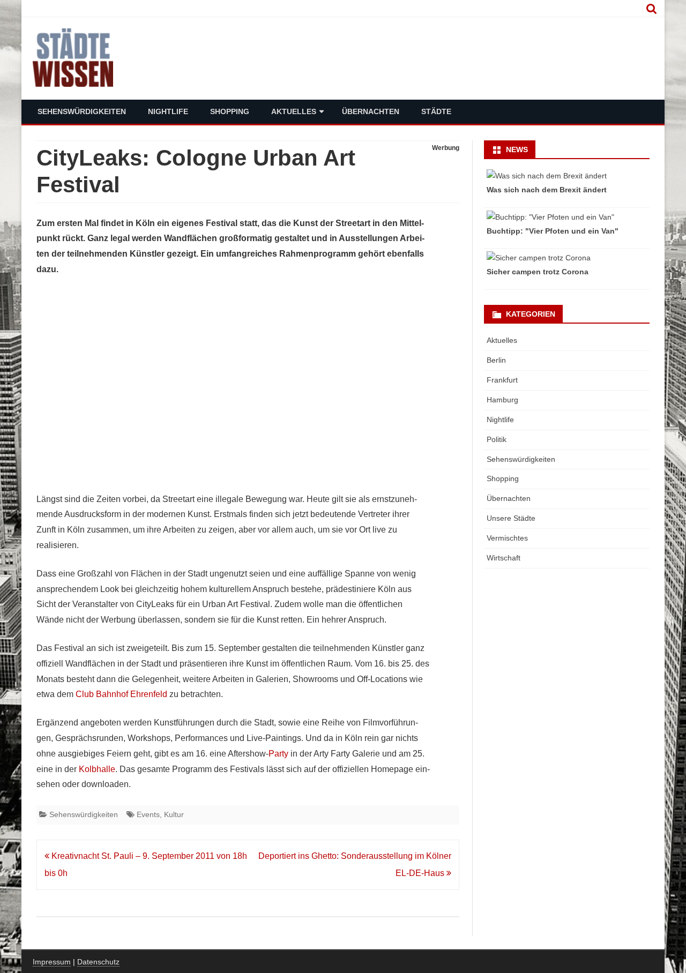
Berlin (496, 360)
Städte (436, 111)
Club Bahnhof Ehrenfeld (121, 694)
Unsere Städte (511, 518)
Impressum (52, 961)
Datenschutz (98, 961)
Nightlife (168, 111)
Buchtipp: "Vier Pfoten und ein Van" (552, 231)
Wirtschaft (503, 557)
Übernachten (370, 111)
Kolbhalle (97, 769)
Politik (496, 439)
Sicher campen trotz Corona (537, 271)
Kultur (174, 814)
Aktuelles (293, 111)
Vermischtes (507, 538)
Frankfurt (502, 380)
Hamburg (502, 399)
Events (148, 814)
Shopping (229, 111)
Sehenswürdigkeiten (82, 111)
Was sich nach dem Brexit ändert (547, 189)
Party (278, 753)
